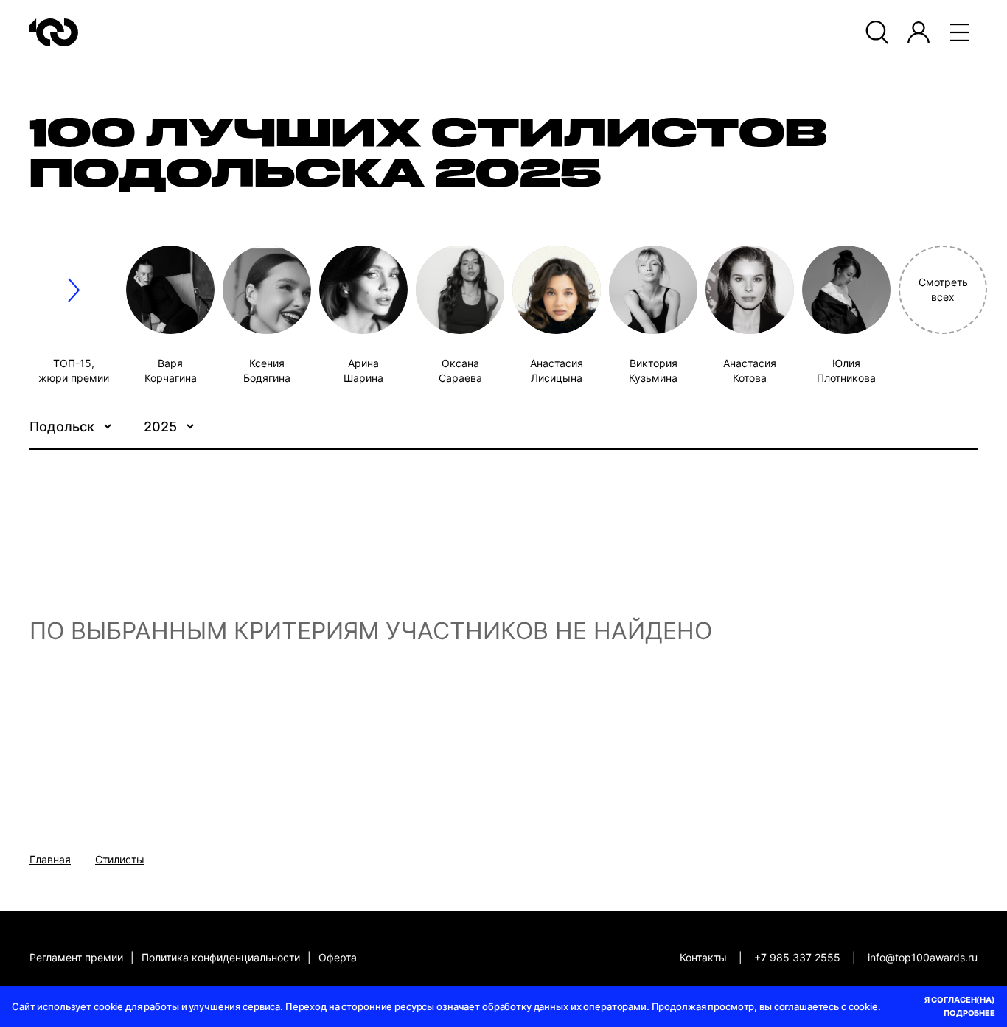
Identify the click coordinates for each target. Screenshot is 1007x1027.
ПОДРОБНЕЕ (969, 1013)
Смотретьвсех (943, 289)
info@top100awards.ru (923, 957)
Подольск (61, 426)
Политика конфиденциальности (221, 957)
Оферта (337, 957)
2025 (160, 426)
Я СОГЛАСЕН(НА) (959, 1000)
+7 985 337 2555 (797, 957)
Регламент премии (76, 957)
